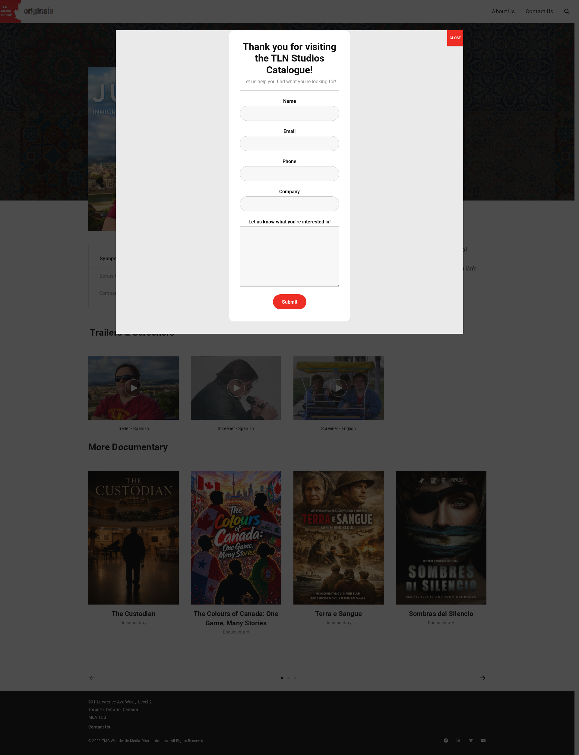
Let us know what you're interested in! (289, 222)
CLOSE (455, 38)
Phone (289, 161)
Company (289, 191)
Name (289, 101)
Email (289, 131)
